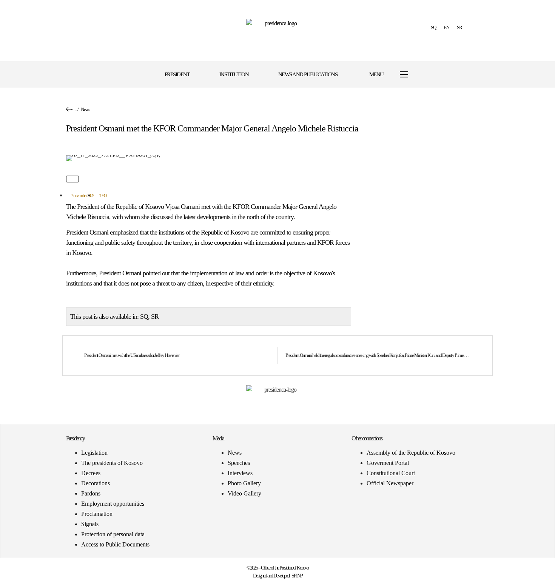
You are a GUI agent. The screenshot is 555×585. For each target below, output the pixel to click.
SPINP (296, 576)
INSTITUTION (234, 74)
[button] (437, 74)
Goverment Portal (388, 463)
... (76, 109)
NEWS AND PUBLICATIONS (308, 74)
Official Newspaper (390, 483)
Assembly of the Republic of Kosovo (411, 452)
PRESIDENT (177, 74)
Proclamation (97, 514)
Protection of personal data (113, 534)
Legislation (94, 452)
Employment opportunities (112, 503)
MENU (376, 74)
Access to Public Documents (115, 544)
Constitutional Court (391, 473)
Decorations (95, 483)
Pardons (90, 493)
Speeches (239, 463)
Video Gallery (244, 493)
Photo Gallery (244, 483)
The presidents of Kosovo (112, 463)
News (85, 109)
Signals (90, 524)
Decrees (90, 473)
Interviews (240, 473)
